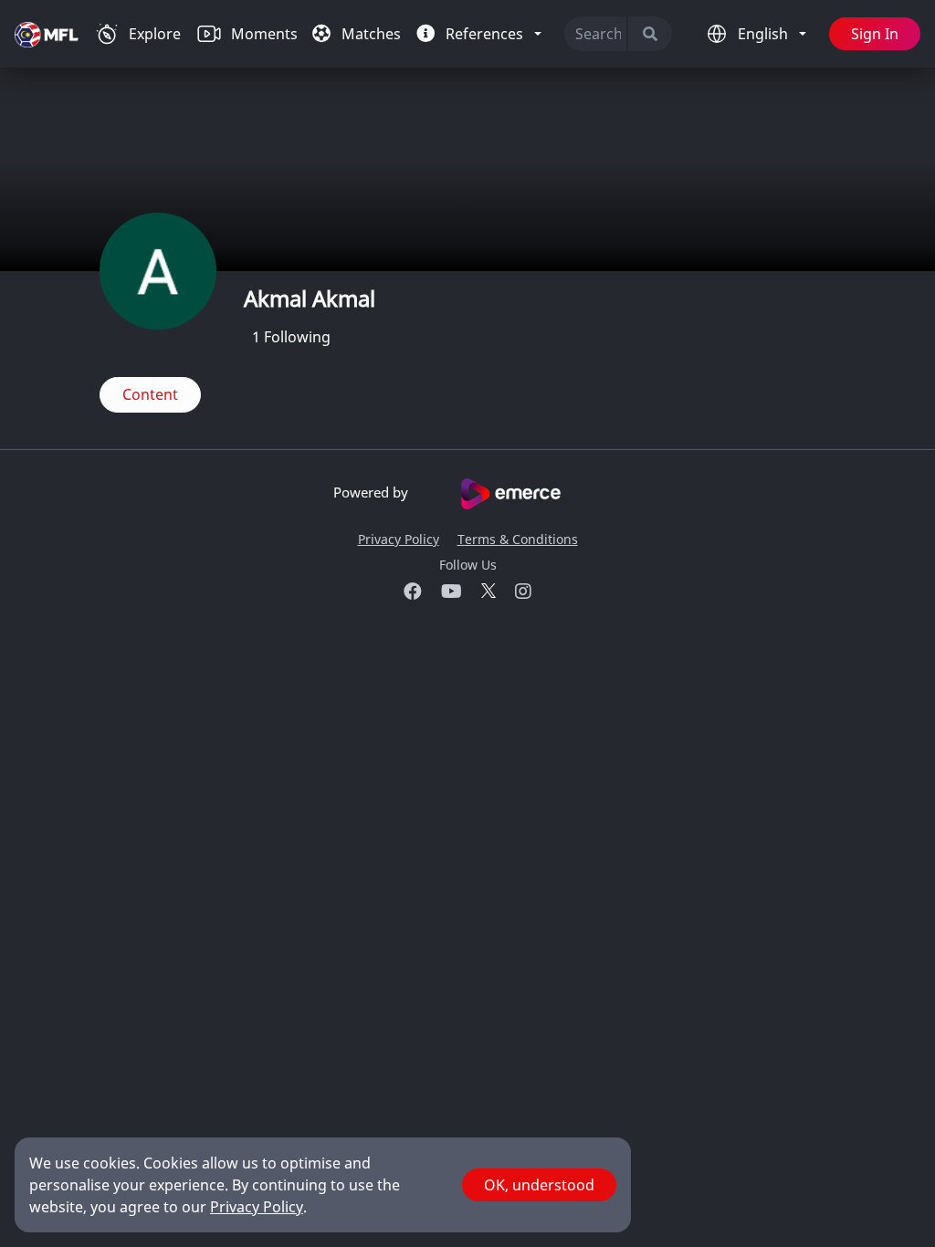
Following (291, 337)
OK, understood (539, 1185)
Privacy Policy (398, 539)
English (765, 34)
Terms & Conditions (517, 539)
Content (150, 394)
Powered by (372, 492)
